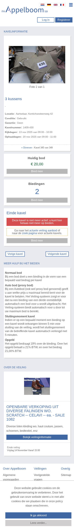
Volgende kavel (57, 253)
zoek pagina (29, 233)
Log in (46, 19)
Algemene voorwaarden (11, 477)
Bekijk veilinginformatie (37, 437)
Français (62, 4)
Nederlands (42, 4)
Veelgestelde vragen (42, 477)
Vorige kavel (15, 253)
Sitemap (66, 475)
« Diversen (26, 147)
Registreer (63, 19)
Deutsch (49, 4)
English (55, 4)
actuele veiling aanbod (43, 230)
